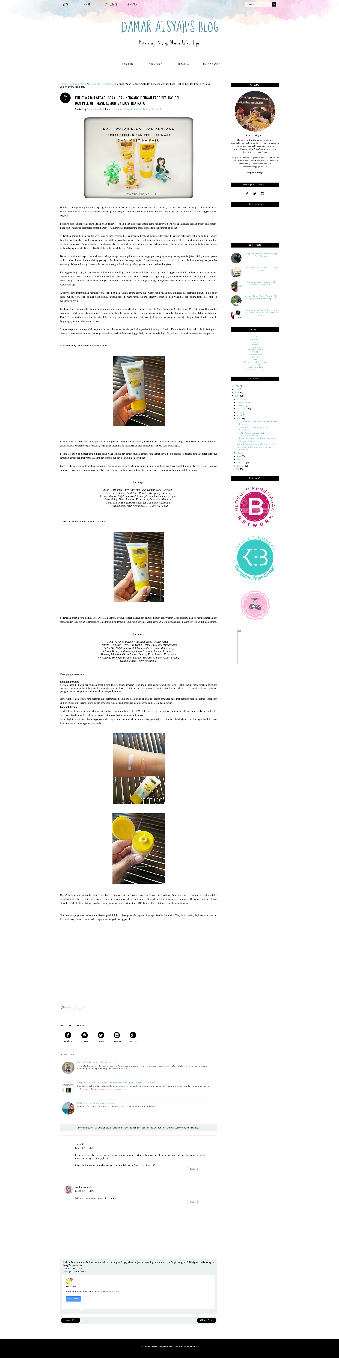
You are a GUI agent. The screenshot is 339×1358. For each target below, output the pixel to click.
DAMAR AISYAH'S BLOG (170, 27)
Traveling (183, 64)
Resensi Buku (255, 365)
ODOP (255, 352)
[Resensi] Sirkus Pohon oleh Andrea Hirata (98, 1062)
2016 (236, 469)
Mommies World (211, 64)
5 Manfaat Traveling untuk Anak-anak (96, 1103)
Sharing (255, 342)
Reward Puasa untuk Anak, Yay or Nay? (256, 444)
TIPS (255, 337)
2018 (236, 393)
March (240, 459)
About (87, 4)
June (239, 419)
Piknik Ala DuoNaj (255, 370)
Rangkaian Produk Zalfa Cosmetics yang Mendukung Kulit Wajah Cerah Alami (116, 1083)
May (239, 453)
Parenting (128, 64)
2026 (237, 386)
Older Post (206, 1320)
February (241, 463)
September (242, 409)
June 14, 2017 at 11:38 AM (84, 1148)
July (239, 415)
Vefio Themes (190, 1347)
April (239, 456)
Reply (192, 1169)
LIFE (255, 360)
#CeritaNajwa (255, 355)
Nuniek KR (80, 1144)
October (241, 406)
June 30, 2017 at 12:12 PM (84, 1191)
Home (65, 4)
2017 (236, 396)
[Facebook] (247, 194)
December (242, 399)
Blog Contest (156, 64)
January (241, 466)
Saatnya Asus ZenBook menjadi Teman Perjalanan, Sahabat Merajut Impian (261, 313)
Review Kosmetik (152, 109)
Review (137, 109)
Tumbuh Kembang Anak (255, 362)
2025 (237, 389)
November (242, 402)
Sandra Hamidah (83, 1187)
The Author (131, 4)
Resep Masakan (255, 367)
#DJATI (255, 357)
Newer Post (71, 1320)
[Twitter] (255, 194)
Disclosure (111, 4)
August (241, 412)
